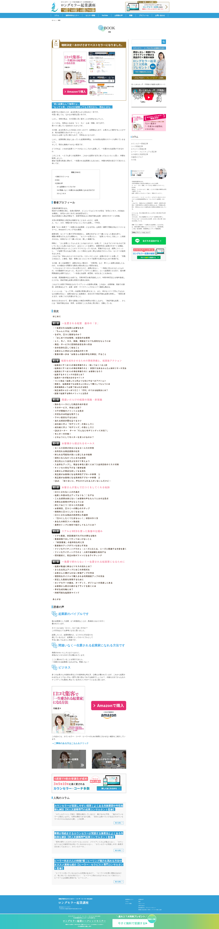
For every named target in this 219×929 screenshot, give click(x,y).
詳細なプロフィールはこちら (141, 232)
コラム (56, 15)
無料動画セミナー (129, 899)
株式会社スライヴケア (64, 907)
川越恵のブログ (137, 157)
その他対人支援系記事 (139, 154)
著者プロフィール (62, 176)
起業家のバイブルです (66, 186)
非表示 (77, 172)
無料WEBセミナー (72, 15)
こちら (74, 743)
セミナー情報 (90, 15)
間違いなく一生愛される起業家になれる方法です (76, 190)
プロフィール (144, 15)
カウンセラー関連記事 (139, 144)
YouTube (105, 15)
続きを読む (119, 823)
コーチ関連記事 (137, 146)
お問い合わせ (160, 15)
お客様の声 (119, 15)
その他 (133, 160)
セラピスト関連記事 (138, 149)
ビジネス (61, 193)
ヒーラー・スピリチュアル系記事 (144, 152)
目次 (57, 180)
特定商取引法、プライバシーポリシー (147, 907)
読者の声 (59, 183)
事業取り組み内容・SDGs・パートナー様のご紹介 (150, 909)
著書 (130, 15)
